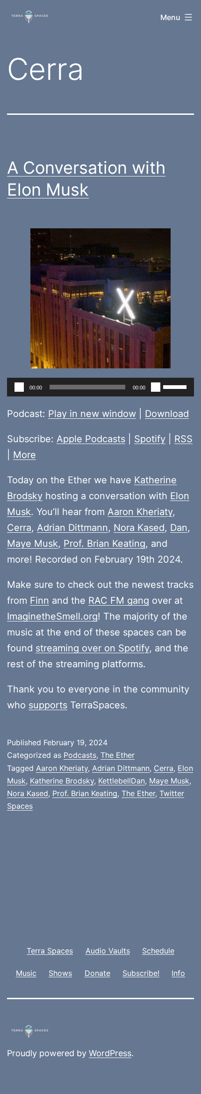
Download (167, 413)
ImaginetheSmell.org (52, 616)
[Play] (19, 387)
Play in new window (92, 413)
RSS (183, 439)
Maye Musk (32, 543)
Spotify (149, 439)
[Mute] (155, 387)
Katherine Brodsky (62, 780)
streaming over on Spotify (92, 648)
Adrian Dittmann (72, 527)
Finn (39, 600)
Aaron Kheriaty (140, 511)
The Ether (117, 755)
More (24, 454)
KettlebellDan (121, 780)
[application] (100, 387)
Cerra (19, 527)
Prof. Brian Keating (104, 543)
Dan (178, 527)
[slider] (176, 386)
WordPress (110, 1053)
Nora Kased (139, 527)
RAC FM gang (118, 600)
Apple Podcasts (91, 439)
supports (48, 705)
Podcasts (80, 755)
